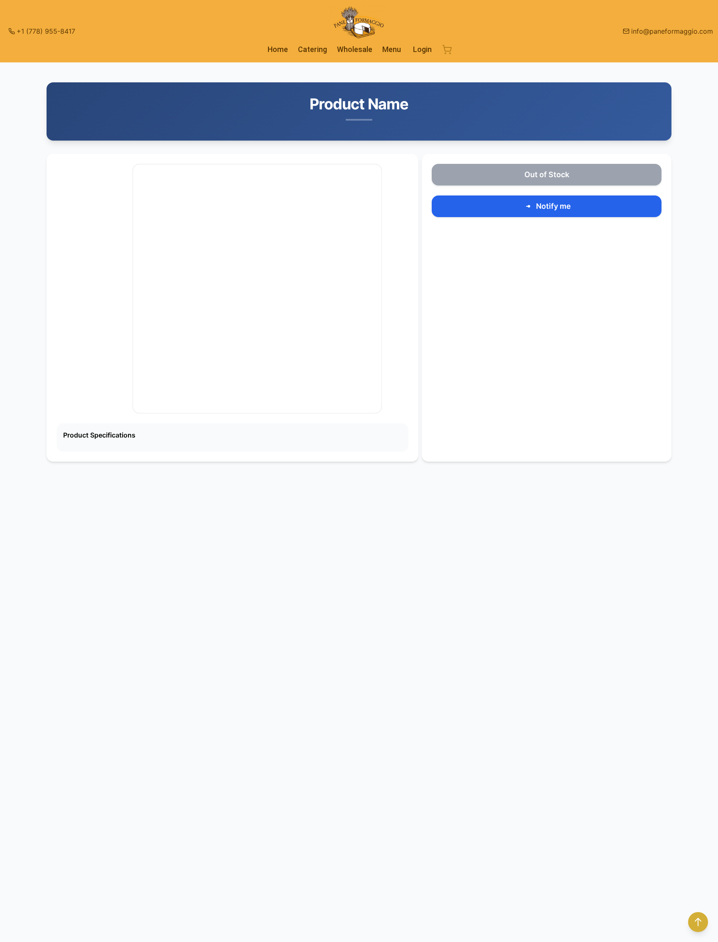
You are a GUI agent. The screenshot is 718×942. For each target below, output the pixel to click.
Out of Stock (546, 174)
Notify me (553, 206)
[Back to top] (698, 922)
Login (422, 49)
